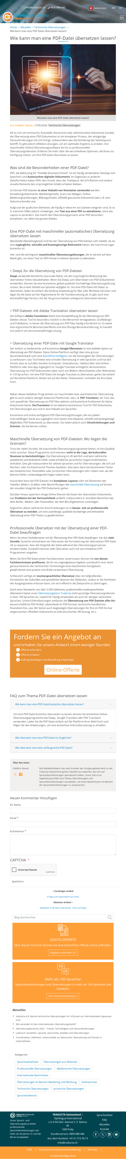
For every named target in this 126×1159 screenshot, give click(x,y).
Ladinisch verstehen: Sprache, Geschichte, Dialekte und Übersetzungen (52, 1032)
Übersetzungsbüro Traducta (54, 593)
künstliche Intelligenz (55, 356)
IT (120, 8)
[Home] (25, 17)
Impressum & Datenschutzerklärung (60, 1149)
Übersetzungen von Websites (60, 1062)
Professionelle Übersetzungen (34, 1068)
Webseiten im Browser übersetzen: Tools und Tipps (63, 907)
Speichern (18, 881)
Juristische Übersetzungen (68, 1088)
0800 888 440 (76, 1134)
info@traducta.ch (68, 1142)
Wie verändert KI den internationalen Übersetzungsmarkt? (46, 1024)
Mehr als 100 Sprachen (63, 979)
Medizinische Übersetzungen (73, 1068)
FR (113, 8)
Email (13, 818)
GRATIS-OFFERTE (63, 939)
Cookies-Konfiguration (63, 1155)
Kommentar (17, 831)
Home (13, 27)
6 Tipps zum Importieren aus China (63, 896)
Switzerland (100, 8)
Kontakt (104, 1129)
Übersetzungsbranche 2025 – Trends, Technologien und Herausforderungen (55, 1028)
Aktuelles (25, 27)
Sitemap (92, 1149)
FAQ (104, 1120)
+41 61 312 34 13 (78, 1138)
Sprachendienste (27, 1095)
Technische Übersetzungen (50, 27)
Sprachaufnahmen (28, 1062)
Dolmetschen (89, 1082)
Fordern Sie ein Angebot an (57, 636)
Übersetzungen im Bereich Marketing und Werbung (47, 1082)
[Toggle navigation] (121, 17)
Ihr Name (15, 804)
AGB (29, 1149)
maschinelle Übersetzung (84, 484)
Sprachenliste (104, 1115)
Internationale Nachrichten (32, 1075)
